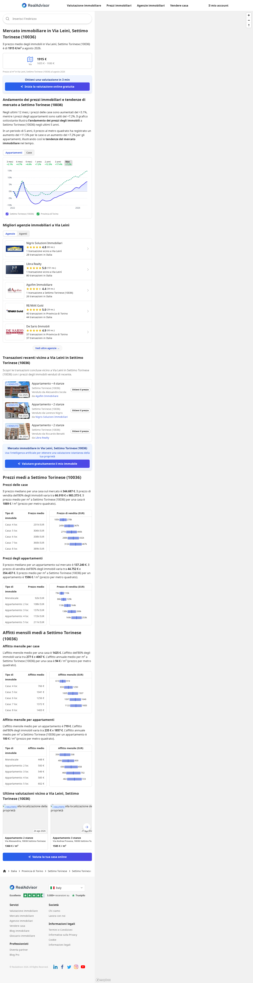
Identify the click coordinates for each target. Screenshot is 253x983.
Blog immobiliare (19, 930)
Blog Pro (14, 954)
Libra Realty (42, 437)
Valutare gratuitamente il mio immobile (49, 464)
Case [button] (29, 152)
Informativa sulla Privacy (63, 934)
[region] (174, 497)
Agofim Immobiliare (46, 396)
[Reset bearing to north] (248, 25)
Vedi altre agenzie (47, 348)
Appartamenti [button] (14, 152)
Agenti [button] (23, 233)
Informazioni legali (60, 944)
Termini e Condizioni (60, 929)
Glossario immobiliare (22, 935)
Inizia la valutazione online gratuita (49, 86)
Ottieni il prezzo (80, 389)
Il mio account (218, 5)
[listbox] (47, 827)
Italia (14, 871)
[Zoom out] (248, 20)
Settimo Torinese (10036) (86, 871)
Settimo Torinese (57, 871)
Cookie (52, 939)
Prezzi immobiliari (119, 5)
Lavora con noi (57, 915)
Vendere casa (179, 5)
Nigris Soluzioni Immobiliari (51, 416)
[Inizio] (4, 871)
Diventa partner (19, 949)
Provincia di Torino (32, 871)
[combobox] (47, 19)
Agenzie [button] (10, 233)
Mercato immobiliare (22, 915)
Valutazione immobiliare (84, 5)
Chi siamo (54, 910)
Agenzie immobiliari (151, 5)
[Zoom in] (248, 15)
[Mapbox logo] (103, 980)
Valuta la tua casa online (49, 857)
